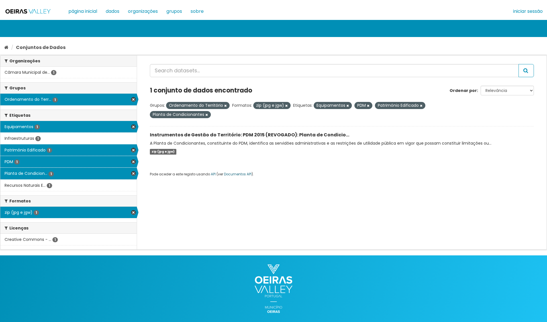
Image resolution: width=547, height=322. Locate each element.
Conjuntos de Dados (41, 47)
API (213, 174)
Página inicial (82, 11)
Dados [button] (112, 11)
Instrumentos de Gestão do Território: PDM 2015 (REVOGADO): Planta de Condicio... (249, 135)
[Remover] (225, 105)
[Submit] (526, 70)
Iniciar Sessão (528, 11)
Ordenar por (463, 90)
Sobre (197, 11)
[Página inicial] (6, 47)
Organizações (143, 11)
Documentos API (238, 174)
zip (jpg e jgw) (163, 151)
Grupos (174, 11)
